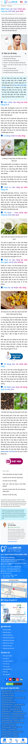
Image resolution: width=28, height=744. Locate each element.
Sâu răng (9, 6)
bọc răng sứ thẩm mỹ (12, 729)
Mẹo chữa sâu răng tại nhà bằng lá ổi (12, 56)
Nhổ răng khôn (6, 674)
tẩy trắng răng (15, 718)
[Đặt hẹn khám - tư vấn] (14, 461)
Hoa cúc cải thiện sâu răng (10, 68)
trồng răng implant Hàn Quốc (7, 704)
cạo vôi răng (12, 481)
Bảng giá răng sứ (7, 632)
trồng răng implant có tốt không (7, 693)
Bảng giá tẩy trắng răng (8, 640)
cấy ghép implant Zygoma (20, 697)
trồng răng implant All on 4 (7, 706)
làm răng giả (4, 729)
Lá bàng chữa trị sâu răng (9, 58)
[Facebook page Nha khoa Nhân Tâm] (6, 679)
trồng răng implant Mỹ (6, 713)
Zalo (17, 742)
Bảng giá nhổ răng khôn (8, 637)
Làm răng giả (6, 663)
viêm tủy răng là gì (16, 477)
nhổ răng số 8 (15, 733)
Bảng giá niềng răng (7, 635)
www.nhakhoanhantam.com (14, 571)
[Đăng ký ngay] (14, 356)
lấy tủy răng (13, 494)
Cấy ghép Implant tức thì (6, 715)
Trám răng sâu (6, 666)
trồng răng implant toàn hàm (15, 709)
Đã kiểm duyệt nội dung (15, 527)
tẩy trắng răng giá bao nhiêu (7, 720)
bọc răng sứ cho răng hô (6, 733)
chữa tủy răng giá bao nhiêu (7, 722)
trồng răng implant (16, 706)
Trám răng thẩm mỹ (7, 669)
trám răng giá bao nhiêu (6, 718)
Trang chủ (3, 6)
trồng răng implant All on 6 (19, 704)
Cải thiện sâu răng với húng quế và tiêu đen (14, 72)
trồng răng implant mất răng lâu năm (18, 713)
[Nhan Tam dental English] (21, 2)
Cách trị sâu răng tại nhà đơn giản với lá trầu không (15, 65)
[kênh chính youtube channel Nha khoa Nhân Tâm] (10, 679)
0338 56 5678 (17, 566)
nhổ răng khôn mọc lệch (6, 736)
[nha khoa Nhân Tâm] (10, 2)
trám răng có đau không (6, 727)
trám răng (14, 727)
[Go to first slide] (24, 590)
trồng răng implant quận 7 (6, 711)
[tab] (13, 596)
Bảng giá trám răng (7, 645)
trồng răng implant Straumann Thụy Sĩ (9, 702)
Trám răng (5, 671)
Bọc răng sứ (6, 658)
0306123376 (11, 557)
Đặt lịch (10, 742)
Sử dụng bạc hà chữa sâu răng (11, 70)
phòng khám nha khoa (8, 451)
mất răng (19, 727)
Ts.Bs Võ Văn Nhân (8, 14)
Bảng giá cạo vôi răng (8, 643)
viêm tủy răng (4, 724)
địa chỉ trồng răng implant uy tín (8, 700)
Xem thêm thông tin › (12, 541)
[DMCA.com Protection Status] (14, 684)
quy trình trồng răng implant (18, 715)
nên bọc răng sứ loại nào (17, 731)
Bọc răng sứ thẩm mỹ (8, 661)
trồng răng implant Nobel (17, 711)
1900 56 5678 (10, 566)
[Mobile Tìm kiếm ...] (2, 2)
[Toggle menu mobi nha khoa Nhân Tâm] (25, 2)
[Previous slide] (3, 590)
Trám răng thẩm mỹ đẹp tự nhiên (12, 474)
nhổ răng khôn (15, 736)
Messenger (23, 742)
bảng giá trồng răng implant (7, 691)
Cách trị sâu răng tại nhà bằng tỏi (11, 60)
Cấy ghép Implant (5, 709)
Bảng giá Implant (7, 629)
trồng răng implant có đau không (8, 695)
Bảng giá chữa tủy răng (8, 648)
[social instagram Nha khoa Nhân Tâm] (17, 679)
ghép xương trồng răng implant (7, 697)
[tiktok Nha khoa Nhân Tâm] (14, 679)
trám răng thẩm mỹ (12, 724)
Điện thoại (4, 742)
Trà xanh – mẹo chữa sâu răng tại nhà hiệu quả (14, 62)
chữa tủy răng (16, 720)
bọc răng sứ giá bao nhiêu (6, 731)
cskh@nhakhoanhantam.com (13, 569)
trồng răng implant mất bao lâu (19, 691)
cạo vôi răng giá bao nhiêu (19, 722)
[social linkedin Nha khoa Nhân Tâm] (21, 679)
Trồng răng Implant (7, 655)
